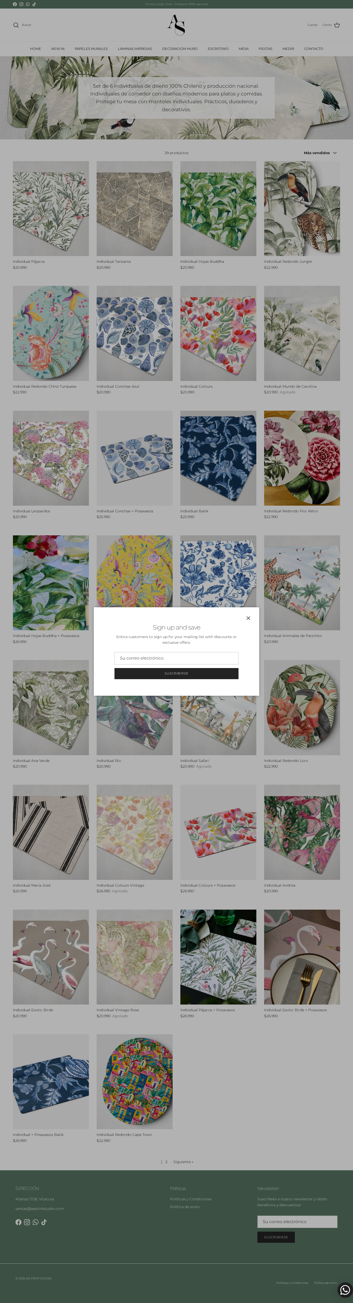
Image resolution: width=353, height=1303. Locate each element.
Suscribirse (177, 673)
